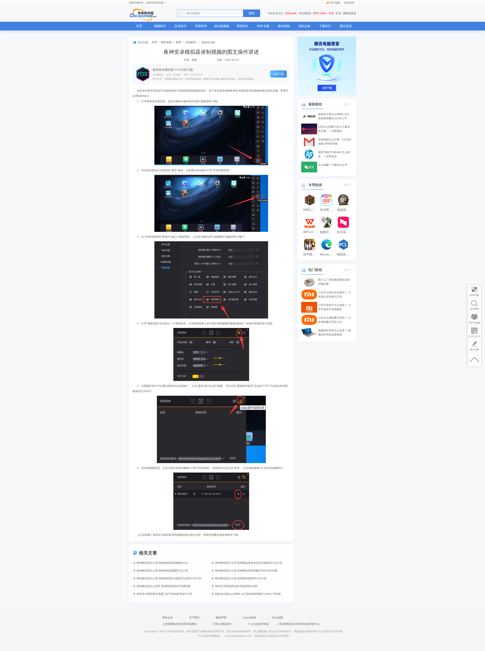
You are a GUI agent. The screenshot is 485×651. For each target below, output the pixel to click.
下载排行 (325, 26)
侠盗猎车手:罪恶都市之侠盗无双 (344, 209)
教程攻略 (284, 26)
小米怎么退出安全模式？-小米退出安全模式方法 (334, 294)
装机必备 (304, 26)
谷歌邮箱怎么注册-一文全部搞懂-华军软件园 (334, 141)
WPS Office (320, 13)
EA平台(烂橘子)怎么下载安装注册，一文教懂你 (334, 128)
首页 (139, 26)
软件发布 (349, 2)
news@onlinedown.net (238, 635)
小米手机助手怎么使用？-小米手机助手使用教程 (334, 307)
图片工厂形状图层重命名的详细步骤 (334, 281)
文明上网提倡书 (222, 624)
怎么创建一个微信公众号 (332, 164)
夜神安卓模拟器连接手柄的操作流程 (236, 586)
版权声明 (221, 617)
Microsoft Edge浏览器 (327, 254)
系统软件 (242, 26)
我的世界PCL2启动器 (344, 254)
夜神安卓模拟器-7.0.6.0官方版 (173, 69)
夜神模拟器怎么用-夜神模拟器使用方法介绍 (240, 578)
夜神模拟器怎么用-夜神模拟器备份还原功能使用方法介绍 (248, 562)
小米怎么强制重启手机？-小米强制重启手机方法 (334, 319)
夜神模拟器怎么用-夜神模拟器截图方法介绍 (162, 570)
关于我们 (194, 617)
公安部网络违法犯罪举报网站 (179, 624)
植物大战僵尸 (327, 232)
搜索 (252, 13)
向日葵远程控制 (344, 232)
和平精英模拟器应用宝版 (310, 254)
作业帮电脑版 (327, 209)
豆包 (338, 13)
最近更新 (346, 26)
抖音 (331, 13)
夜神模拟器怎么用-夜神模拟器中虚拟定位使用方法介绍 (169, 578)
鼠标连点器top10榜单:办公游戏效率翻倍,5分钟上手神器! (248, 593)
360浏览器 (305, 13)
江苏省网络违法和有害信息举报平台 (298, 624)
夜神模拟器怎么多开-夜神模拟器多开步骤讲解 (164, 586)
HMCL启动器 (310, 209)
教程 (178, 42)
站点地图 (277, 617)
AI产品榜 (335, 2)
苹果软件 (201, 26)
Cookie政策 (249, 617)
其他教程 (190, 42)
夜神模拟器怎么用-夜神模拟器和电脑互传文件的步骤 (246, 570)
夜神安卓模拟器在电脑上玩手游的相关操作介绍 (164, 593)
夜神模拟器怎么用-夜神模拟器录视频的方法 (162, 562)
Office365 (291, 13)
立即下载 (278, 74)
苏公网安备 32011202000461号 (272, 631)
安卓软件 (180, 26)
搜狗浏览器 (349, 13)
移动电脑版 (221, 26)
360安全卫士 (275, 13)
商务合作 (167, 617)
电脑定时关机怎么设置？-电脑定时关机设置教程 (334, 332)
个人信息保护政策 (258, 624)
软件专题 (263, 26)
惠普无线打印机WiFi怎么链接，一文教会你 (334, 154)
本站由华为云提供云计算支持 (271, 635)
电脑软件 (160, 26)
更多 (346, 104)
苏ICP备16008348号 (238, 631)
